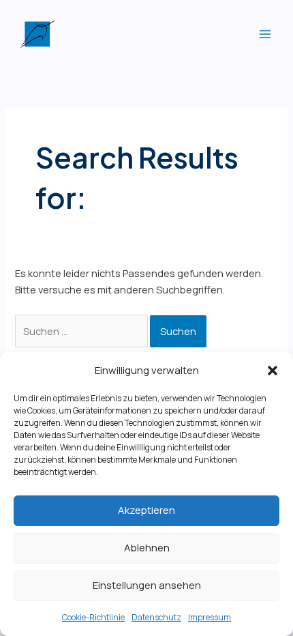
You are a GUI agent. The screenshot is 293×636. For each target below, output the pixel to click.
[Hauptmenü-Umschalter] (265, 34)
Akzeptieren (146, 510)
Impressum (209, 617)
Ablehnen (147, 547)
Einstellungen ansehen (147, 585)
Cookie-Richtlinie (93, 617)
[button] (272, 370)
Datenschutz (156, 617)
